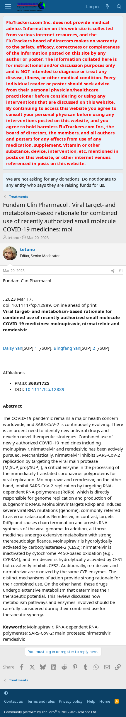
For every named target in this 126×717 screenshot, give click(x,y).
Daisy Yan (12, 348)
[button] (6, 693)
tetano (13, 237)
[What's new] (107, 6)
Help (91, 701)
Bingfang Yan (67, 348)
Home (104, 701)
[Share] (113, 271)
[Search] (119, 6)
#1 (121, 270)
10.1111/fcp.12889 (44, 389)
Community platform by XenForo (50, 712)
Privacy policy (71, 701)
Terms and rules (41, 701)
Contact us (13, 701)
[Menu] (8, 7)
